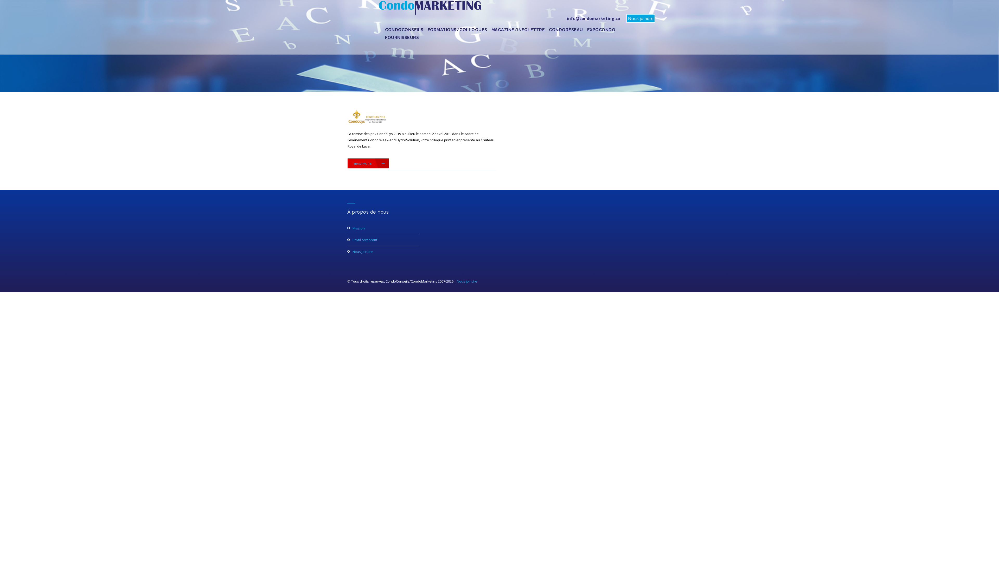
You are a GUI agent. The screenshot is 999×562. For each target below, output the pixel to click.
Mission (359, 228)
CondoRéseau (566, 29)
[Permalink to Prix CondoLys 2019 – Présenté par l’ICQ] (367, 124)
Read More (363, 163)
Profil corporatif (365, 240)
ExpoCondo (601, 29)
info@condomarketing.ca (593, 18)
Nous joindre (641, 18)
